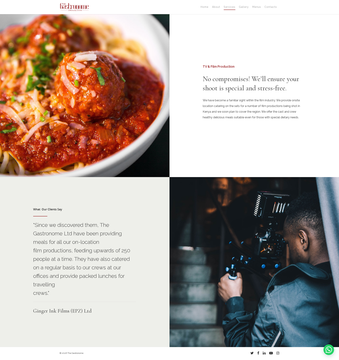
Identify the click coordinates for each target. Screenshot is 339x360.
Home (205, 6)
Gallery (244, 6)
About (216, 6)
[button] (328, 349)
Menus (256, 6)
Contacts (270, 6)
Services (229, 6)
